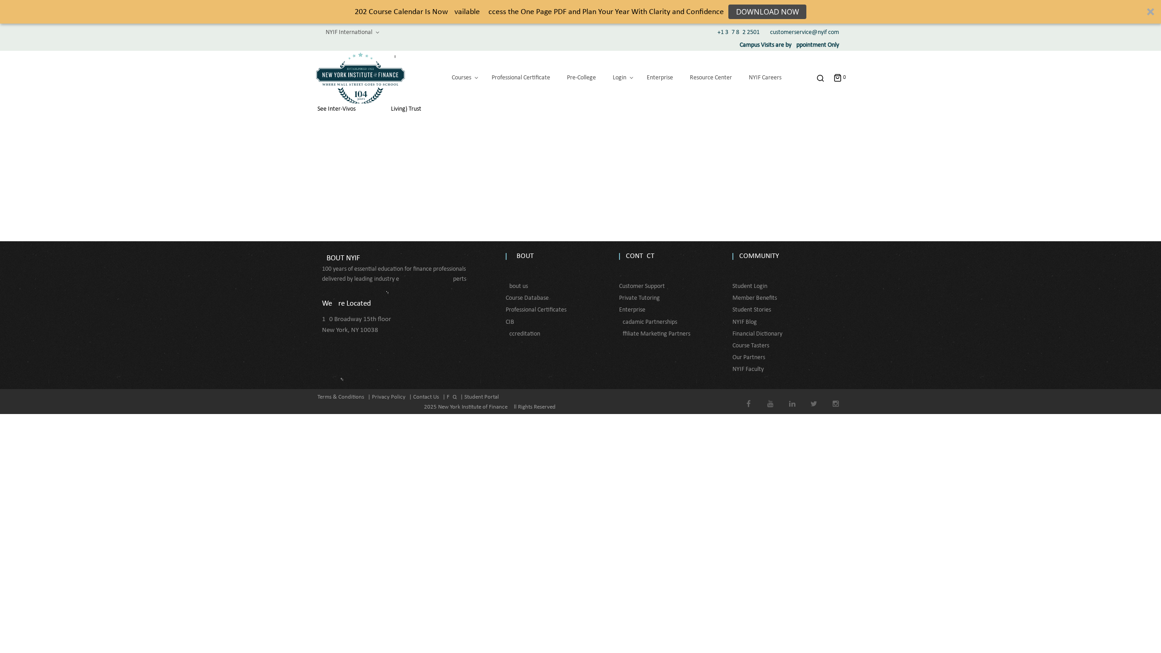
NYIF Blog (744, 322)
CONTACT (640, 256)
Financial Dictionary (757, 334)
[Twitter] (814, 397)
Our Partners (748, 357)
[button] (580, 12)
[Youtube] (770, 397)
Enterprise (632, 310)
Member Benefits (754, 298)
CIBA (512, 322)
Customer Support (642, 286)
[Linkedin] (792, 397)
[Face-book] (748, 397)
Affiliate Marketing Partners (654, 334)
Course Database (527, 298)
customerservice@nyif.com (804, 32)
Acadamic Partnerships (648, 322)
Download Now (767, 12)
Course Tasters (750, 345)
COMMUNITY (759, 256)
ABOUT (523, 256)
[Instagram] (835, 397)
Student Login (749, 286)
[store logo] (360, 78)
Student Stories (751, 310)
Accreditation (523, 334)
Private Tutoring (639, 298)
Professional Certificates (536, 310)
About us (517, 286)
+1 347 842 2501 (738, 32)
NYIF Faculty (748, 369)
